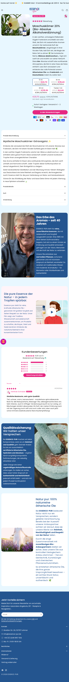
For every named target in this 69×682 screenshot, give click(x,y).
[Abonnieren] (41, 614)
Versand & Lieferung (9, 658)
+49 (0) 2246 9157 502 (13, 638)
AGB (32, 619)
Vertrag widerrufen (9, 662)
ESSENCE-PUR (13, 674)
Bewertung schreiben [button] (34, 375)
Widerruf (4, 655)
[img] (11, 388)
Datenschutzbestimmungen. (11, 621)
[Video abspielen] (52, 312)
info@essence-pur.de (12, 634)
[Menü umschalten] (2, 10)
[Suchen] (62, 10)
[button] (37, 21)
